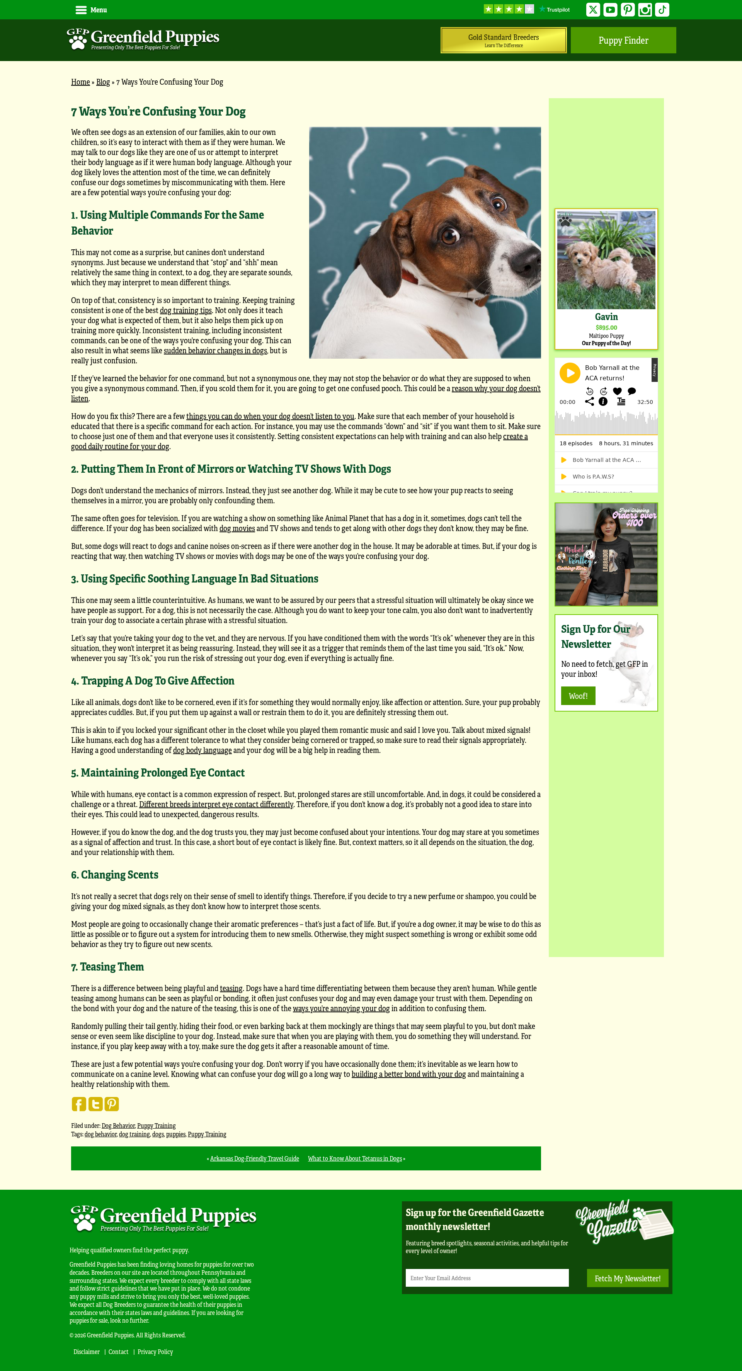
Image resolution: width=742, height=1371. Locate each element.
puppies (176, 1133)
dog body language (202, 749)
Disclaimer (86, 1351)
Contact (119, 1351)
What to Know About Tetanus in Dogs (355, 1158)
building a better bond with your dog (409, 1073)
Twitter (593, 10)
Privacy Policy (155, 1351)
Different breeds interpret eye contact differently (216, 803)
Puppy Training (156, 1125)
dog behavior (101, 1133)
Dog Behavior (118, 1125)
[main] (306, 636)
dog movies (237, 527)
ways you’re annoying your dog (341, 1007)
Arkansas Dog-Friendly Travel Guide (254, 1158)
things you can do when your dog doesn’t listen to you (270, 415)
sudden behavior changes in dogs (215, 350)
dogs (158, 1133)
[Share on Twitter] (95, 1104)
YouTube (610, 10)
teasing (231, 987)
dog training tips (186, 309)
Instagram (645, 10)
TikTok (662, 10)
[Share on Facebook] (79, 1104)
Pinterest (628, 10)
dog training (134, 1133)
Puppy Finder (623, 40)
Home (80, 81)
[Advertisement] (606, 152)
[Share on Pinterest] (111, 1104)
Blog (103, 81)
